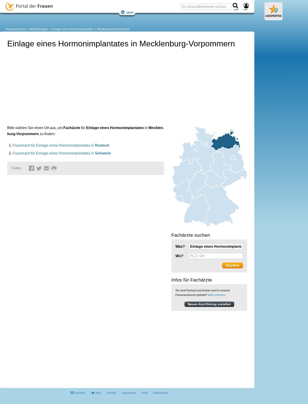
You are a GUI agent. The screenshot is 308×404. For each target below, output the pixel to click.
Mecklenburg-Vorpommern (113, 29)
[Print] (54, 168)
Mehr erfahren (216, 295)
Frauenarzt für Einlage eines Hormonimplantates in (61, 145)
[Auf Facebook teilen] (32, 168)
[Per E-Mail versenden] (47, 168)
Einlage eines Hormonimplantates (72, 29)
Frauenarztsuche (15, 29)
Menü (130, 12)
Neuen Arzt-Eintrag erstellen (209, 304)
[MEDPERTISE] (273, 18)
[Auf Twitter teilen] (39, 168)
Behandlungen (39, 29)
